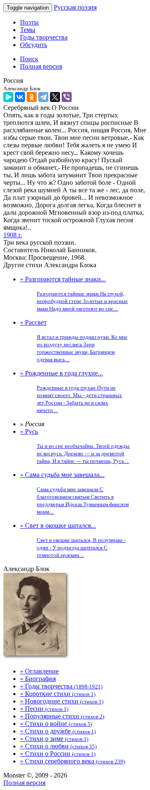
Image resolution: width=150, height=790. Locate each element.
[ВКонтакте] (20, 97)
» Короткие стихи (57, 693)
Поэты (29, 22)
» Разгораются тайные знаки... (74, 294)
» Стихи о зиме (54, 738)
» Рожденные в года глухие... (71, 391)
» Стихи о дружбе (58, 731)
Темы (27, 29)
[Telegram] (43, 97)
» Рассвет (74, 341)
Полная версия (24, 782)
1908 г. (12, 234)
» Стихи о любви (58, 746)
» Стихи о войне (56, 723)
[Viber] (67, 97)
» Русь (75, 446)
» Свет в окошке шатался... (73, 540)
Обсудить (33, 44)
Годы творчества (44, 37)
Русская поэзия (75, 7)
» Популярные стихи (62, 716)
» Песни (44, 708)
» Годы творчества (61, 686)
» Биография (38, 678)
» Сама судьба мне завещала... (74, 493)
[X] (55, 97)
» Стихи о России (57, 753)
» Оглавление (39, 671)
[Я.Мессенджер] (8, 97)
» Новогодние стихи (61, 701)
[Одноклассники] (32, 97)
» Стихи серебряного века (72, 761)
